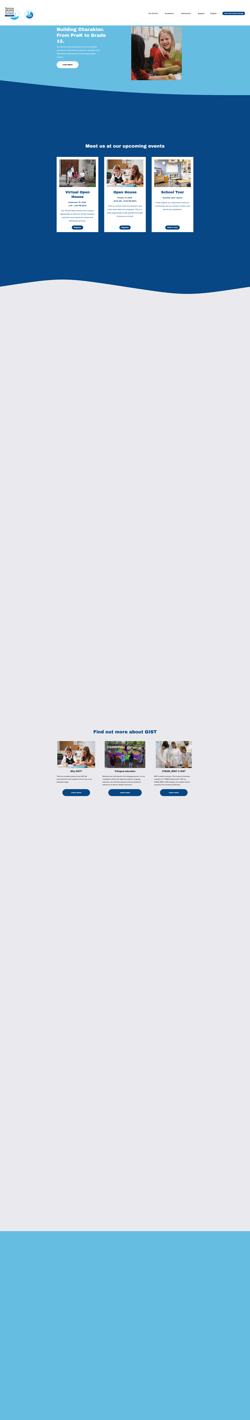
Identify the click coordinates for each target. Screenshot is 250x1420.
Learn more (76, 792)
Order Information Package (233, 13)
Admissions (186, 13)
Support (201, 13)
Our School (153, 13)
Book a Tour (172, 227)
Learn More (68, 65)
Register (77, 227)
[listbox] (213, 13)
